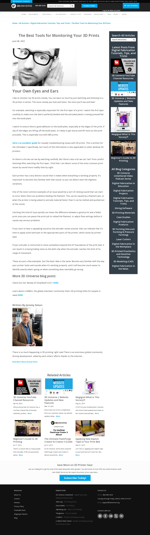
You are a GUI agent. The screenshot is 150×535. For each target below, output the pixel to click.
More (30, 413)
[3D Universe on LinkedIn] (121, 516)
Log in (105, 10)
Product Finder (89, 6)
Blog (15, 518)
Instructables (60, 506)
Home (14, 23)
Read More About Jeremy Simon (24, 362)
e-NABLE (59, 517)
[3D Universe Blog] (100, 516)
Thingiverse (60, 513)
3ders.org (59, 502)
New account (115, 10)
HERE (55, 282)
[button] (72, 6)
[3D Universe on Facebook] (105, 516)
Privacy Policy (19, 506)
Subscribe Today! (75, 478)
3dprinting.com (61, 509)
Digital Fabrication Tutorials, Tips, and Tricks (50, 23)
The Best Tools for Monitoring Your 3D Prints (91, 23)
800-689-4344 (40, 6)
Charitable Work (19, 510)
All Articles (24, 23)
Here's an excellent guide (24, 143)
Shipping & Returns (21, 514)
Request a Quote (22, 1)
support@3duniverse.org (110, 502)
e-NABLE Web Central (63, 521)
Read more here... (132, 1)
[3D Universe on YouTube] (110, 516)
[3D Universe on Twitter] (116, 516)
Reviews (17, 502)
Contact (17, 499)
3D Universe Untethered (64, 495)
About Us (17, 495)
